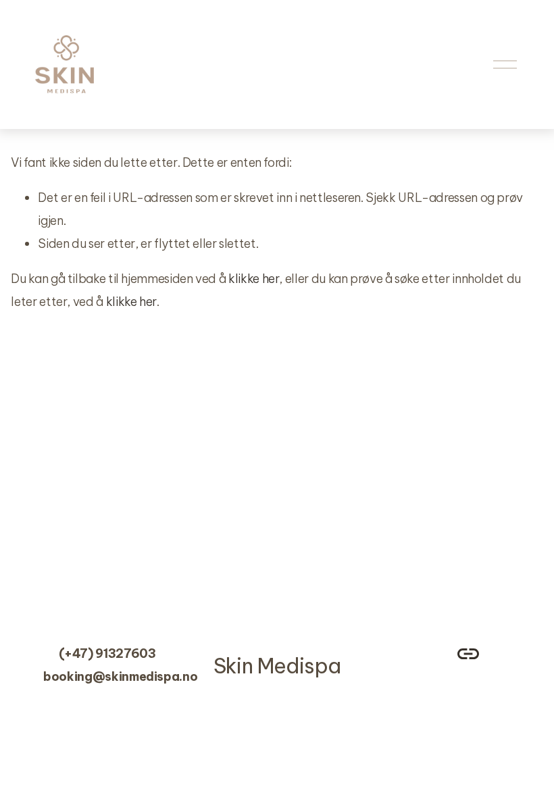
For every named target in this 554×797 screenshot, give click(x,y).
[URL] (468, 654)
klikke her (253, 278)
